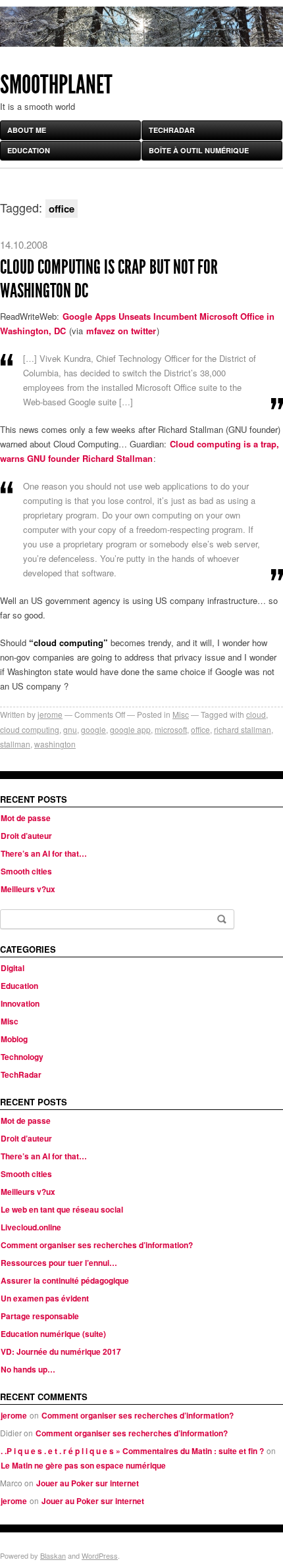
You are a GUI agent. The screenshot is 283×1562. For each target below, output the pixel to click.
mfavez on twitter (121, 330)
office (200, 729)
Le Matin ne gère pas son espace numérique (83, 1465)
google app (130, 729)
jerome (50, 714)
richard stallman (242, 729)
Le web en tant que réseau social (62, 1209)
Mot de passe (26, 818)
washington (55, 743)
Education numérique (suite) (53, 1334)
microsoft (171, 729)
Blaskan (53, 1555)
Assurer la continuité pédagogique (65, 1280)
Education (28, 150)
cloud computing (29, 729)
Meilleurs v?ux (28, 889)
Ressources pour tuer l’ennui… (59, 1263)
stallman (15, 743)
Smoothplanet (56, 84)
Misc (180, 714)
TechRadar (172, 130)
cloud (256, 714)
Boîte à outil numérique (199, 150)
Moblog (14, 1039)
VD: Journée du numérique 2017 (61, 1351)
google (93, 729)
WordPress (100, 1555)
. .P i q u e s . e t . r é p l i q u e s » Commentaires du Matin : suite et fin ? (132, 1451)
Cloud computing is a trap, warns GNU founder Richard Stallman (139, 451)
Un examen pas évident (45, 1298)
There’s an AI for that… (44, 853)
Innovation (20, 1003)
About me (26, 130)
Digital (12, 968)
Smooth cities (26, 871)
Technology (22, 1057)
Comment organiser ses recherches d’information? (97, 1245)
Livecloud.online (31, 1227)
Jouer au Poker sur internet (87, 1483)
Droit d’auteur (26, 836)
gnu (70, 729)
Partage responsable (40, 1316)
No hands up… (28, 1369)
